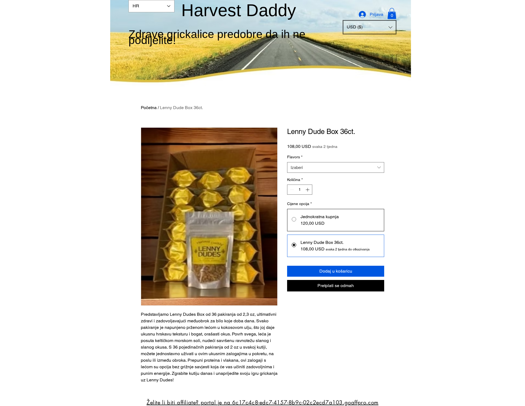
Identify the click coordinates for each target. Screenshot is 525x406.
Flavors (294, 157)
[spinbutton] (300, 189)
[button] (369, 27)
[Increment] (308, 189)
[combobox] (335, 167)
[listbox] (369, 27)
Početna (149, 107)
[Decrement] (291, 189)
